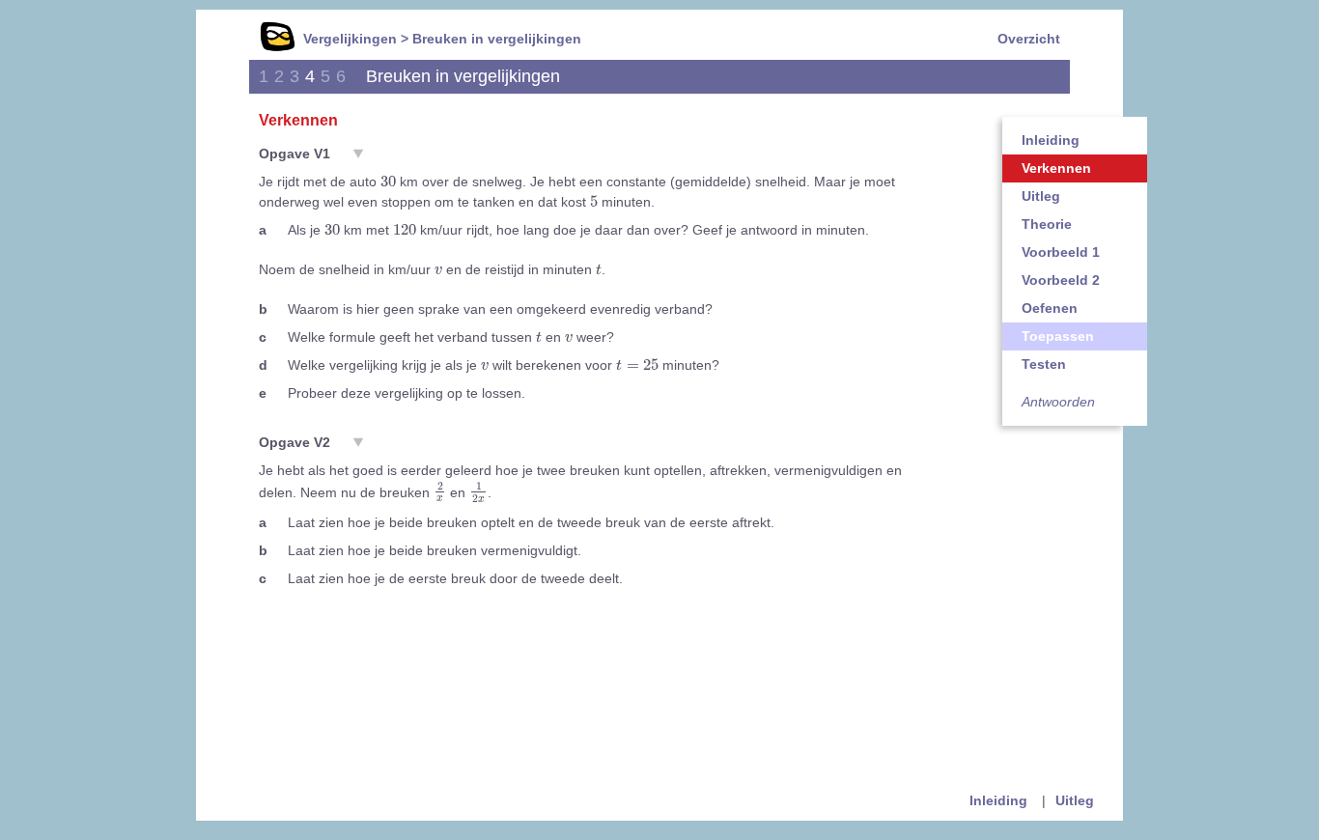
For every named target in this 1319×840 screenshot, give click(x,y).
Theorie (1047, 224)
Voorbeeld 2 (1061, 280)
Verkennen (1056, 168)
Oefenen (1050, 308)
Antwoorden (1058, 401)
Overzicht (1028, 38)
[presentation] (388, 180)
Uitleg (1041, 196)
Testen (1044, 364)
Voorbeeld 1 (1061, 252)
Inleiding (1051, 140)
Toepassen (1058, 336)
